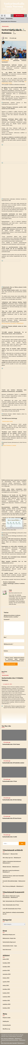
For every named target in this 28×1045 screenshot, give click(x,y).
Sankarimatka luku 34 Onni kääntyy (12, 799)
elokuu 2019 (6, 959)
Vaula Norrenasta (7, 949)
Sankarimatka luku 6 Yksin (9, 781)
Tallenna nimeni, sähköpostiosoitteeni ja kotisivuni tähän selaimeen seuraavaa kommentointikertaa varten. (14, 659)
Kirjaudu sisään (6, 1017)
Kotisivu (6, 650)
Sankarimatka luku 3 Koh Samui (11, 744)
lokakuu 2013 (6, 978)
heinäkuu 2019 (6, 963)
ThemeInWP (19, 1036)
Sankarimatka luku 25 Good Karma (11, 818)
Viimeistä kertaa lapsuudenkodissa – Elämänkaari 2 (13, 1041)
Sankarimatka (5, 26)
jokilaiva (17, 583)
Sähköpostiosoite (8, 644)
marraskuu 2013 (6, 974)
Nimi (5, 637)
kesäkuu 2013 (6, 993)
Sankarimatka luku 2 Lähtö (9, 836)
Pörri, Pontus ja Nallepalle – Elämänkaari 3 (13, 886)
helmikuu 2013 (6, 1008)
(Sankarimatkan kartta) (7, 421)
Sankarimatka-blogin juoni (9, 942)
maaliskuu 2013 (6, 1004)
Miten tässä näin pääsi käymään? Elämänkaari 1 (13, 1043)
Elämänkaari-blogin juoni (9, 934)
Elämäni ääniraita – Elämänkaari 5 (11, 866)
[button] (12, 15)
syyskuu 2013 (6, 981)
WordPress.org (6, 1028)
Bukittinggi (10, 583)
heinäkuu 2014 (6, 966)
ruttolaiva (22, 583)
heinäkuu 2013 (6, 989)
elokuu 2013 (6, 985)
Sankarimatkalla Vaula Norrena (14, 5)
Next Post (4, 671)
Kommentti (7, 619)
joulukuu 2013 (6, 970)
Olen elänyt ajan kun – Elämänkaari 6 (12, 857)
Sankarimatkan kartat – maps (10, 945)
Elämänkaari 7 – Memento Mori (10, 853)
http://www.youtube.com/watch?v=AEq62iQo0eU (13, 323)
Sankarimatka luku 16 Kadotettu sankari (13, 762)
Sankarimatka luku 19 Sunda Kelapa (14, 901)
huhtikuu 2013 (6, 1000)
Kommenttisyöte (7, 1025)
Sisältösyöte (6, 1021)
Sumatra (5, 585)
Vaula (4, 904)
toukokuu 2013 (6, 996)
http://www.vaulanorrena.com (15, 592)
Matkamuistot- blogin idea (9, 938)
